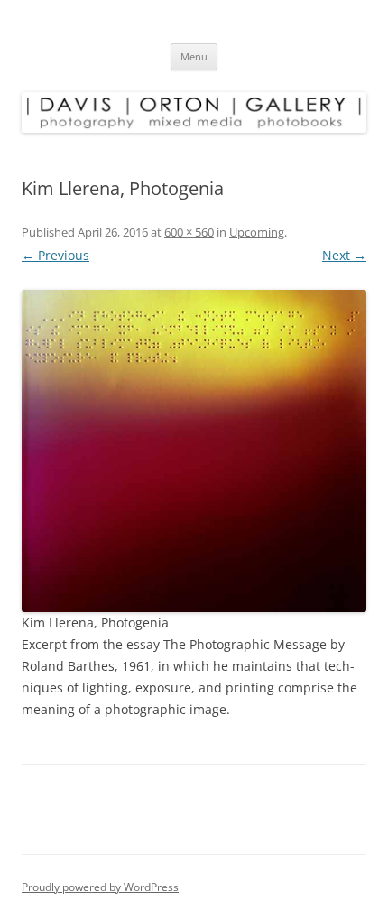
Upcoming (256, 232)
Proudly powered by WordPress (100, 887)
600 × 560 (189, 232)
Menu (194, 56)
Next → (344, 255)
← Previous (55, 255)
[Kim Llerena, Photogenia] (194, 451)
